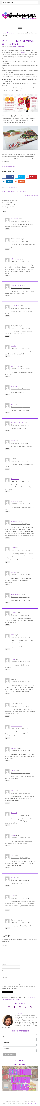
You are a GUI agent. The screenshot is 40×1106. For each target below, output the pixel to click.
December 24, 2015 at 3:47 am (20, 503)
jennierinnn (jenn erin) (17, 422)
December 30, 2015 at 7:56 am (20, 815)
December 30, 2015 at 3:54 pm (20, 837)
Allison (13, 440)
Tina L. (13, 659)
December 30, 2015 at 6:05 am (20, 793)
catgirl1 (13, 770)
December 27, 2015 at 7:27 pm (20, 597)
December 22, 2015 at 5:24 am (20, 425)
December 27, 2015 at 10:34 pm (21, 615)
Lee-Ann (13, 572)
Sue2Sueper (14, 218)
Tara (12, 895)
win (16, 187)
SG (12, 458)
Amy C (13, 790)
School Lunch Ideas (20, 1064)
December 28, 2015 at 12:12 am (20, 637)
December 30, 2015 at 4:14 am (20, 773)
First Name (6, 1042)
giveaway (13, 187)
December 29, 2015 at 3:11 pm (20, 728)
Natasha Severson (16, 726)
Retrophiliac (14, 501)
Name (4, 964)
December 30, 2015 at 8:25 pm (20, 858)
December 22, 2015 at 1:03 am (20, 389)
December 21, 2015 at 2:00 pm (20, 288)
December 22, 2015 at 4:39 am (20, 407)
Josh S (13, 404)
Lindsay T (14, 612)
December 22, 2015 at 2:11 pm (20, 443)
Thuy (12, 855)
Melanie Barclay (16, 305)
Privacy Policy (32, 1103)
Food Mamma (20, 14)
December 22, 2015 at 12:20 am (20, 348)
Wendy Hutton (15, 366)
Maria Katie (14, 386)
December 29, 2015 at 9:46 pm (20, 750)
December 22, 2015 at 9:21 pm (20, 461)
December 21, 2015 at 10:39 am (20, 221)
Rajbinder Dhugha (16, 521)
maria (13, 635)
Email (4, 971)
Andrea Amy (15, 479)
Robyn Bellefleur (16, 594)
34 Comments (21, 46)
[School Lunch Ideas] (20, 1078)
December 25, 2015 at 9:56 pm (20, 550)
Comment (5, 945)
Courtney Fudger (16, 285)
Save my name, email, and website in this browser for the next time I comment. (18, 987)
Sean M (13, 877)
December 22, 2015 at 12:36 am (20, 368)
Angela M (14, 813)
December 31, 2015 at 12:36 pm (21, 922)
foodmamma (11, 33)
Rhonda (13, 835)
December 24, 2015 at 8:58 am (20, 524)
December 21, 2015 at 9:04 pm (20, 328)
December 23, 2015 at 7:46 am (20, 481)
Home (4, 33)
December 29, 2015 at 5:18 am (20, 706)
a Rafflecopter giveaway (9, 166)
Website (4, 977)
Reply (7, 228)
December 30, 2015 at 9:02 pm (20, 880)
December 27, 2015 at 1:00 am (20, 574)
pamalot (13, 346)
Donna (13, 547)
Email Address (8, 1037)
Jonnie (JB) (14, 748)
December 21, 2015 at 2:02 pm (20, 308)
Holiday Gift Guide (25, 52)
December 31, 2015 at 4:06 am (20, 898)
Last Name (6, 1048)
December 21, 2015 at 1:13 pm (20, 241)
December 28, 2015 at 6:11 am (20, 682)
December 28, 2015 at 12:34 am (21, 661)
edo (9, 187)
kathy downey (15, 259)
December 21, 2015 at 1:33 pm (20, 261)
